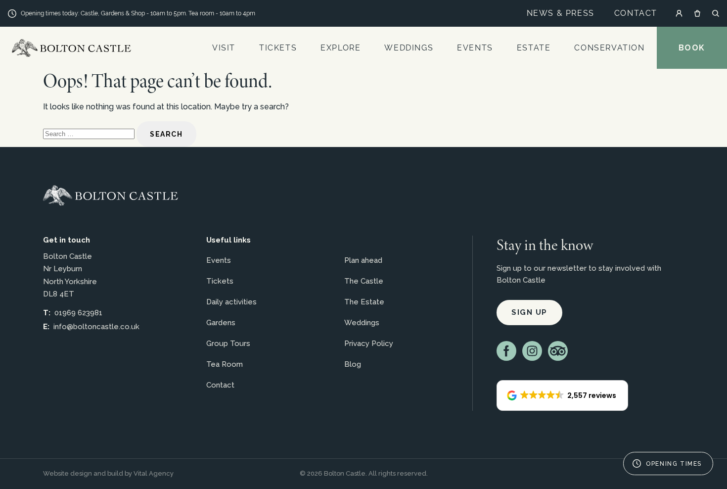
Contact (635, 13)
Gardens (220, 322)
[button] (562, 395)
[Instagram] (532, 351)
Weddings (408, 47)
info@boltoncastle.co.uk (96, 326)
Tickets (278, 47)
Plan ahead (363, 260)
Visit (223, 47)
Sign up (529, 312)
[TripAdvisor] (558, 351)
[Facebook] (506, 351)
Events (475, 47)
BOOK (692, 47)
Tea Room (224, 364)
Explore (340, 47)
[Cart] (697, 13)
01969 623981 (78, 312)
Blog (352, 364)
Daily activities (231, 301)
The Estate (364, 301)
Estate (534, 47)
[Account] (679, 13)
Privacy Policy (368, 343)
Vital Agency (154, 473)
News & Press (560, 13)
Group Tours (228, 343)
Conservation (609, 47)
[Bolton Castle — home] (110, 195)
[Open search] (715, 13)
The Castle (363, 281)
